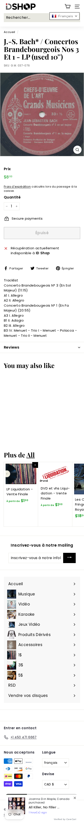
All (30, 454)
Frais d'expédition (17, 186)
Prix (7, 168)
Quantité (12, 197)
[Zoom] (77, 150)
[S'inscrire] (69, 558)
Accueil (9, 32)
